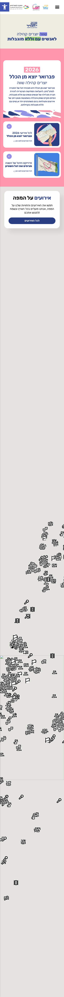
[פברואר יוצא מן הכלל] (32, 25)
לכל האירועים (32, 220)
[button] (4, 7)
